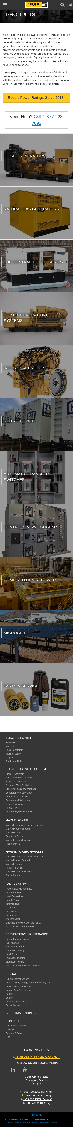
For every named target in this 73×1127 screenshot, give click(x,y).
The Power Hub (14, 761)
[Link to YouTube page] (25, 1069)
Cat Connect (12, 911)
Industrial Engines (21, 1013)
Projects (10, 757)
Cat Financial (12, 907)
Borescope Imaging (15, 958)
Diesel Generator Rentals (18, 986)
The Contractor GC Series (19, 777)
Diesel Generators (15, 774)
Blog (8, 1037)
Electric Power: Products (27, 769)
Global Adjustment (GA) (17, 796)
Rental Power (12, 808)
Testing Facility (13, 753)
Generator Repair (14, 892)
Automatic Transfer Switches (20, 785)
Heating (10, 994)
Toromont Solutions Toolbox (20, 926)
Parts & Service (18, 884)
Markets (10, 746)
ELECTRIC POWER (18, 737)
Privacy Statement (22, 1122)
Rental (11, 974)
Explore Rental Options (17, 979)
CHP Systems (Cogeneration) (21, 789)
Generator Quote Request (19, 811)
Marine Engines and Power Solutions (24, 825)
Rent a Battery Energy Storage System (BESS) (29, 982)
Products (10, 742)
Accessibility (45, 1122)
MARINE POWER (17, 820)
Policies (35, 1122)
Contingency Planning (17, 1001)
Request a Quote (14, 836)
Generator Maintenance (18, 939)
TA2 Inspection (13, 919)
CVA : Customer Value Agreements (24, 965)
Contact (12, 1021)
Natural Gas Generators (18, 781)
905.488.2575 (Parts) (37, 1095)
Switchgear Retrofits (16, 946)
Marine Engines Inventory (19, 840)
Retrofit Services (14, 900)
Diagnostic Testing (15, 961)
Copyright (9, 1122)
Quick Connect (13, 954)
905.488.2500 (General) (37, 1091)
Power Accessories (15, 804)
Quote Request (13, 1005)
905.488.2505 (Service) (37, 1099)
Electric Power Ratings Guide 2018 (35, 98)
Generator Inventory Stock (19, 793)
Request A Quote (14, 1033)
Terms (54, 1122)
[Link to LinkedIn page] (13, 1069)
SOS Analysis (12, 943)
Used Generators (14, 750)
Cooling (10, 997)
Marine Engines (14, 832)
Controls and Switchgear (18, 800)
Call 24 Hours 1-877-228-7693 (37, 1057)
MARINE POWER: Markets (24, 851)
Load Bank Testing (15, 950)
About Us (10, 1029)
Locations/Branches (16, 1025)
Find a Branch (13, 844)
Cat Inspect (11, 915)
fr (69, 4)
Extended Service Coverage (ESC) (23, 922)
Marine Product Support (18, 829)
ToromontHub (12, 904)
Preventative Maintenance (19, 888)
